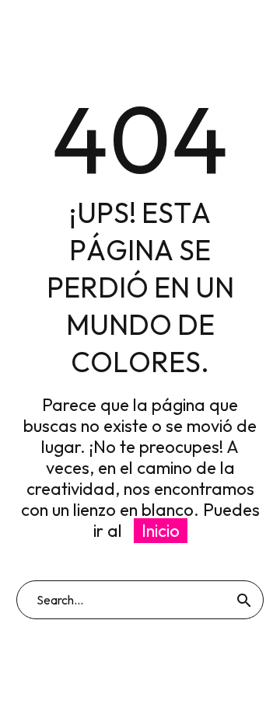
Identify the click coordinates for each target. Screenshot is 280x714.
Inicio (161, 531)
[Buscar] (244, 599)
